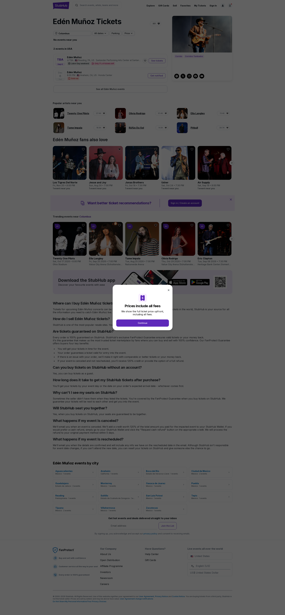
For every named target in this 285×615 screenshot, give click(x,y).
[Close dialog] (168, 290)
